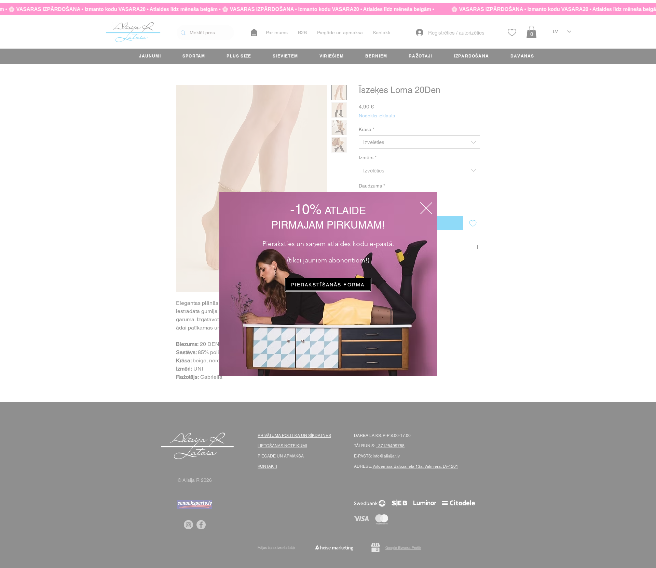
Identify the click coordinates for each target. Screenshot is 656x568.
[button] (426, 208)
